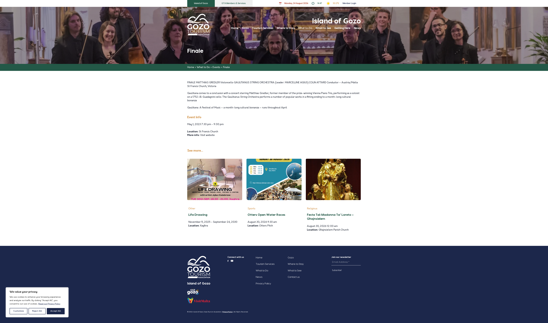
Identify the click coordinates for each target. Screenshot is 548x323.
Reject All (37, 311)
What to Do (305, 28)
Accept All (55, 311)
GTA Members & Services (234, 3)
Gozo (245, 28)
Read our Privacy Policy (49, 304)
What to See (323, 28)
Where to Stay (286, 28)
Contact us (294, 277)
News (357, 28)
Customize (18, 311)
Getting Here (342, 28)
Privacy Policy (263, 283)
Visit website (207, 135)
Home (234, 28)
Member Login (349, 3)
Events (216, 67)
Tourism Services (262, 28)
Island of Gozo (201, 3)
